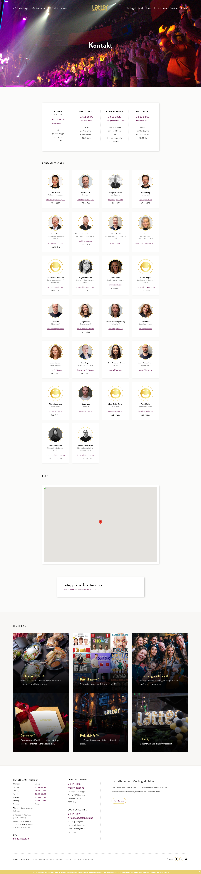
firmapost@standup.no (115, 120)
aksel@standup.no (115, 411)
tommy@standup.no (85, 455)
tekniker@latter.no (55, 411)
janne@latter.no (55, 370)
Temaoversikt (88, 859)
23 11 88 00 (58, 119)
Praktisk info (44, 859)
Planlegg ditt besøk (134, 8)
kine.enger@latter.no (85, 370)
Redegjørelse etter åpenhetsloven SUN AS (79, 589)
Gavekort (173, 8)
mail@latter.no (58, 123)
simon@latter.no (145, 370)
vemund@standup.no (85, 199)
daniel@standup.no (145, 411)
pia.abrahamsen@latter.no (145, 243)
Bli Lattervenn (160, 8)
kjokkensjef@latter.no (55, 328)
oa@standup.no (85, 241)
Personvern (77, 859)
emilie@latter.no (145, 328)
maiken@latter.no (116, 328)
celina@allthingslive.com (145, 287)
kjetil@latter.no (145, 199)
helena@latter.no (115, 370)
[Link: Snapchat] (185, 859)
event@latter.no (142, 120)
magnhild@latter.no (115, 199)
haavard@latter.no (85, 411)
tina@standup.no (115, 285)
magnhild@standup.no (85, 287)
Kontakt (184, 8)
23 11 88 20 (114, 116)
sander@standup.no (55, 287)
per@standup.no (115, 243)
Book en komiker (59, 8)
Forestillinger (23, 8)
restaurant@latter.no (85, 328)
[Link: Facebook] (176, 859)
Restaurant (40, 8)
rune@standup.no (55, 243)
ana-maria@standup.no (55, 455)
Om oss (35, 859)
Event (148, 8)
